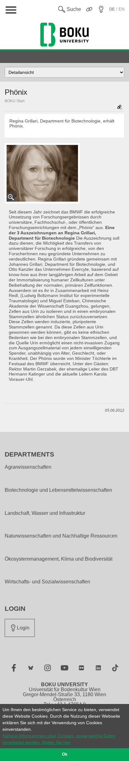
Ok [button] (64, 754)
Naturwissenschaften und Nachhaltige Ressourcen (61, 536)
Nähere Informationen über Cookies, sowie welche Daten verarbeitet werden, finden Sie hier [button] (59, 739)
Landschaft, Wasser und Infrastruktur (45, 513)
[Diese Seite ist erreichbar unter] (119, 107)
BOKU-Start (14, 101)
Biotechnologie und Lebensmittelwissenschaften (58, 490)
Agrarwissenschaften (28, 467)
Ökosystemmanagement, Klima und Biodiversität (58, 559)
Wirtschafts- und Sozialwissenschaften (47, 581)
